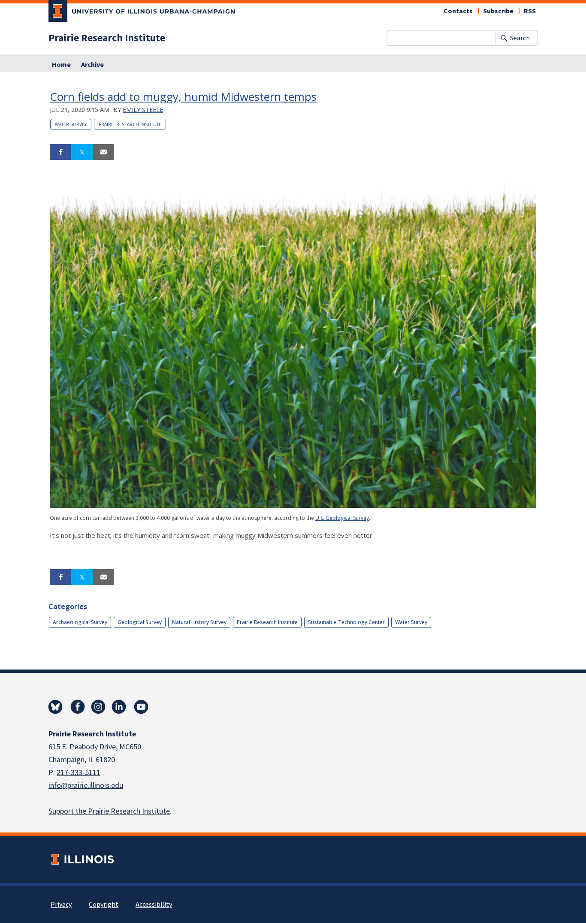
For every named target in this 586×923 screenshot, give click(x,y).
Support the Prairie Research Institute (109, 811)
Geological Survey (140, 622)
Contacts (458, 11)
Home (61, 64)
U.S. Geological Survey (342, 518)
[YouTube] (141, 706)
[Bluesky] (55, 706)
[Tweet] (82, 152)
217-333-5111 (78, 772)
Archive (92, 64)
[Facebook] (77, 706)
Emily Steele (143, 110)
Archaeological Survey (80, 622)
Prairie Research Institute (106, 38)
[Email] (103, 152)
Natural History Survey (199, 622)
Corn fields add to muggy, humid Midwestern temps (183, 96)
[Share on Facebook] (60, 152)
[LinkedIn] (118, 706)
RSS (530, 11)
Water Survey (71, 124)
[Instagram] (98, 706)
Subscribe (498, 11)
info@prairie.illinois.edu (85, 785)
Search (520, 38)
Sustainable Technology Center (346, 622)
